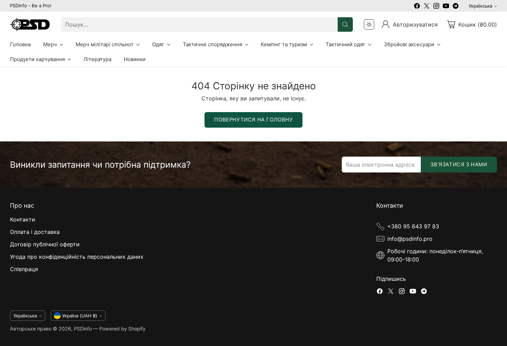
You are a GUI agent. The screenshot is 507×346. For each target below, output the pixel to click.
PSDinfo (83, 329)
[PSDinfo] (30, 24)
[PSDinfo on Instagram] (436, 6)
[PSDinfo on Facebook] (417, 6)
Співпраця (24, 269)
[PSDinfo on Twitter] (426, 6)
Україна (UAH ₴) (79, 315)
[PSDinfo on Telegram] (455, 6)
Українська (480, 6)
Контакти (22, 219)
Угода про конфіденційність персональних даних (76, 256)
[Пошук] (345, 24)
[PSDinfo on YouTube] (446, 6)
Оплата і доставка (35, 231)
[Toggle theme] (369, 24)
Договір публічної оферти (45, 244)
